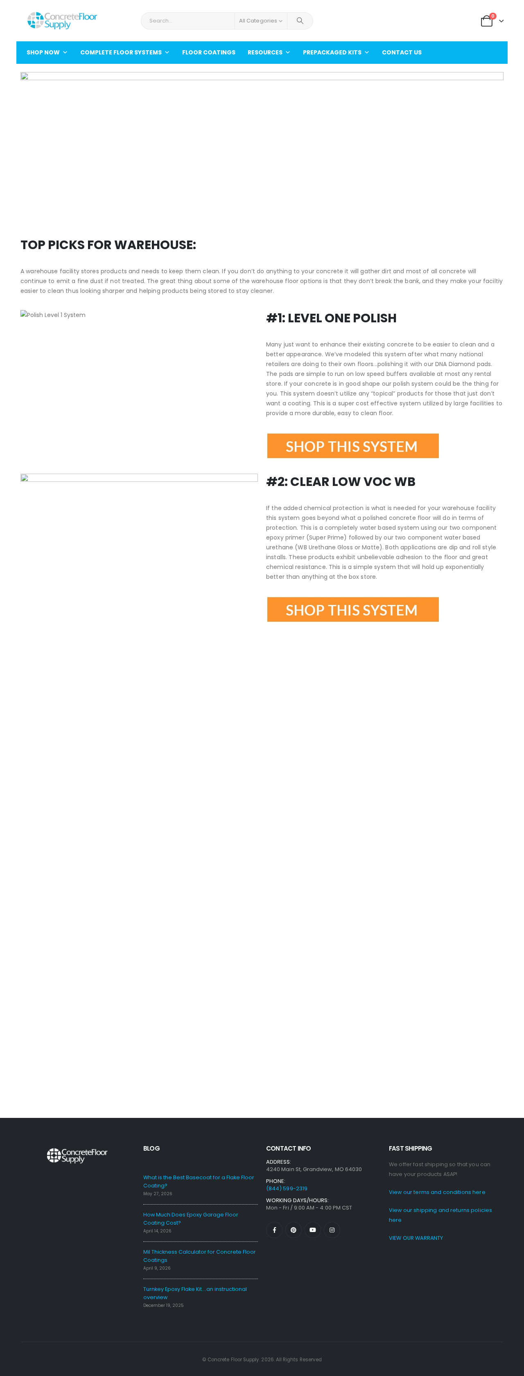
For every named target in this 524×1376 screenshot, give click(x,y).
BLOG (151, 1148)
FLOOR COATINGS (208, 52)
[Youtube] (313, 1230)
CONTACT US (402, 52)
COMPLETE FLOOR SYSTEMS (121, 52)
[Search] (300, 21)
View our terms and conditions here (437, 1192)
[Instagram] (332, 1230)
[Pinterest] (293, 1230)
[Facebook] (274, 1230)
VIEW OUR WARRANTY (416, 1237)
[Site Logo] (61, 20)
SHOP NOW (43, 52)
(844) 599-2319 (286, 1188)
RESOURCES (265, 52)
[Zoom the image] (353, 437)
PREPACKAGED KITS (332, 52)
